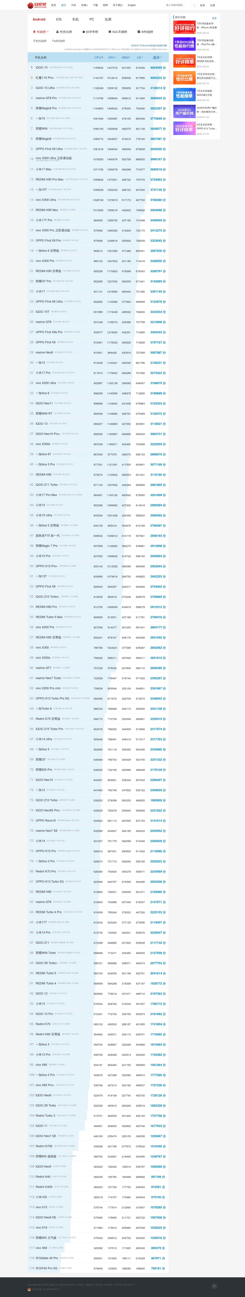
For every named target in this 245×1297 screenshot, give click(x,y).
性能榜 (43, 31)
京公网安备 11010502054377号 (45, 1289)
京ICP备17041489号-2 (124, 1284)
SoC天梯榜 (121, 31)
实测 (108, 19)
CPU (99, 57)
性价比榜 (68, 31)
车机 (75, 19)
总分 (158, 57)
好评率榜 (94, 31)
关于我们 (80, 1284)
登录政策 (109, 1284)
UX (141, 57)
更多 (214, 17)
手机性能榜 (39, 41)
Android (39, 19)
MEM (127, 57)
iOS (59, 19)
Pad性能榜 (58, 41)
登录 (202, 5)
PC (92, 19)
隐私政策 (90, 1284)
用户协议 (99, 1284)
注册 (212, 5)
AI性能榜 (149, 31)
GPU (113, 57)
